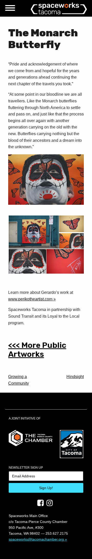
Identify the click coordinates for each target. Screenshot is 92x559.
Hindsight (75, 376)
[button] (33, 232)
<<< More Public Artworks (37, 350)
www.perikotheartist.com (30, 299)
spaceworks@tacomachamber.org (36, 539)
